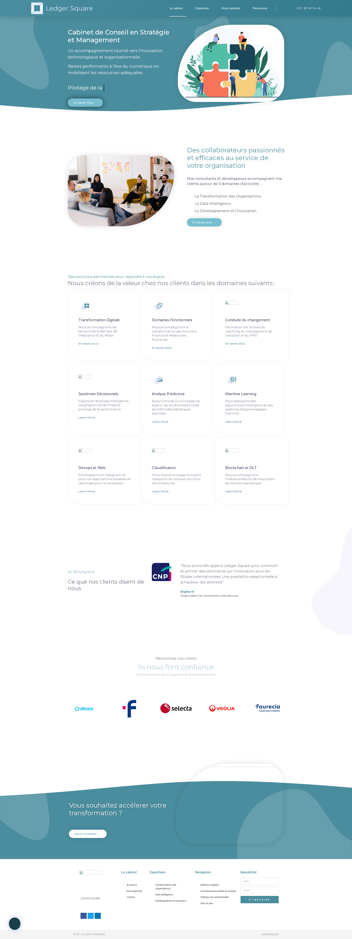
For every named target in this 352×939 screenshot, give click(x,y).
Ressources (260, 8)
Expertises (202, 8)
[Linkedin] (98, 916)
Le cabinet (176, 8)
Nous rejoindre (230, 8)
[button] (14, 924)
